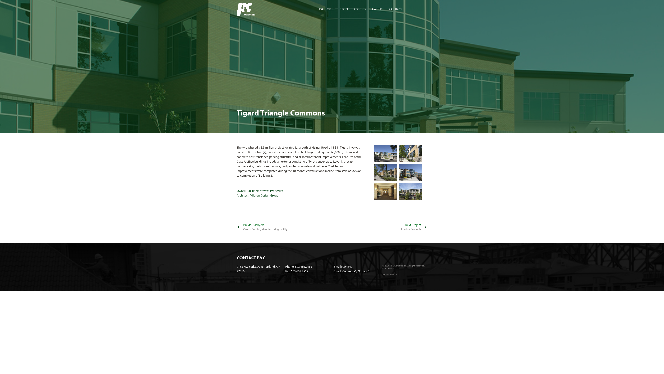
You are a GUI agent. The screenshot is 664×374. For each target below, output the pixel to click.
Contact (395, 9)
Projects (326, 9)
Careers (377, 9)
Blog (344, 9)
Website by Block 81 (390, 274)
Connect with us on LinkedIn (417, 9)
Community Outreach (356, 271)
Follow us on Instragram (424, 9)
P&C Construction (246, 9)
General (347, 267)
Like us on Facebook (409, 9)
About (360, 9)
